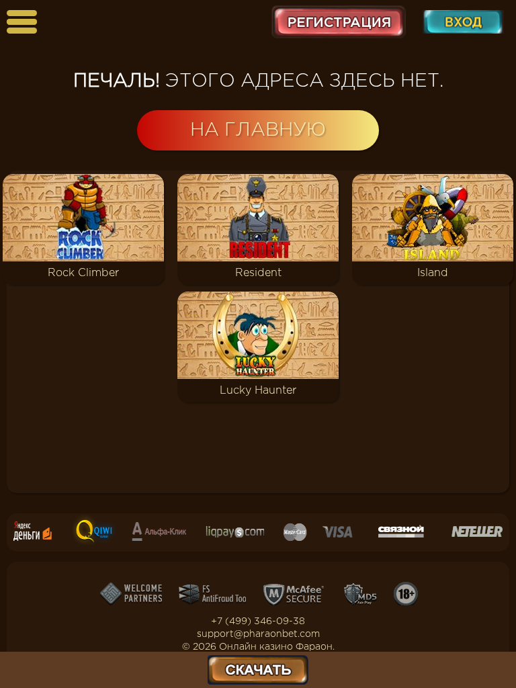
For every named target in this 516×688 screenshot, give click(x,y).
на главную (258, 130)
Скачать (258, 670)
